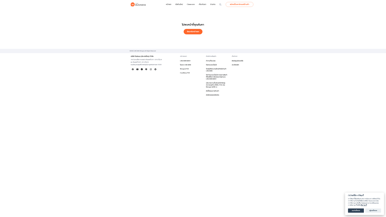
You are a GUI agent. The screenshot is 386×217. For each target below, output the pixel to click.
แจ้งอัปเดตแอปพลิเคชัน (212, 95)
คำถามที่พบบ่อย (210, 61)
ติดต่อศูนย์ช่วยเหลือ (237, 61)
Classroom (191, 4)
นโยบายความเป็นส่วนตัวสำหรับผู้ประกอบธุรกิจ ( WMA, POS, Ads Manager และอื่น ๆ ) (215, 85)
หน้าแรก (168, 4)
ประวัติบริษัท (235, 65)
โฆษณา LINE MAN (185, 65)
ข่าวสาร (212, 4)
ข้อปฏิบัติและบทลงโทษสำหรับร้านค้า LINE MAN (216, 70)
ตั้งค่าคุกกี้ (364, 205)
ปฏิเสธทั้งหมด (373, 210)
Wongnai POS (184, 69)
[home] (138, 4)
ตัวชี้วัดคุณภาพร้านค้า (212, 91)
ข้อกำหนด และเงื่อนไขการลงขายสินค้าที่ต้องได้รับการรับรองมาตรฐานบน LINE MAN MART (216, 77)
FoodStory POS (185, 73)
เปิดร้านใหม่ (179, 4)
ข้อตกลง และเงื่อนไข (211, 65)
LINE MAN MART (185, 61)
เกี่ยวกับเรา (202, 4)
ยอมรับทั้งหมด (356, 210)
